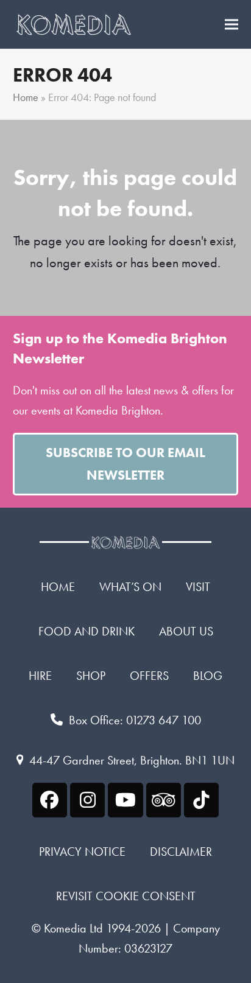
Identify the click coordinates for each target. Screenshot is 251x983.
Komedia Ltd (73, 928)
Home (25, 97)
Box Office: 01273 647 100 (135, 720)
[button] (231, 24)
